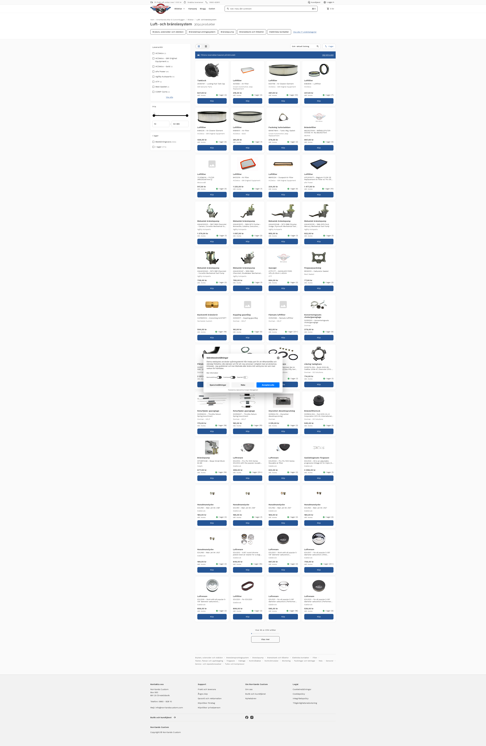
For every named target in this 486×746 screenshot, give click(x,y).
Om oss (248, 689)
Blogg (203, 8)
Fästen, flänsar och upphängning (209, 661)
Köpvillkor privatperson (209, 707)
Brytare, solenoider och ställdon (168, 32)
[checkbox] (153, 52)
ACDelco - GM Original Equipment (166, 60)
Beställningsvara (165, 142)
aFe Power (162, 71)
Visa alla (169, 97)
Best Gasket (162, 86)
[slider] (154, 115)
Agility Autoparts (165, 76)
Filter (315, 658)
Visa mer (265, 639)
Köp (212, 101)
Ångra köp (203, 694)
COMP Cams (162, 92)
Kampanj (192, 8)
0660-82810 (214, 2)
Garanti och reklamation (209, 698)
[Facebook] (246, 717)
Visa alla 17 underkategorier (305, 32)
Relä (320, 661)
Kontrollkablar (255, 661)
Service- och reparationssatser (208, 664)
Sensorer (329, 661)
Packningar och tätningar (304, 661)
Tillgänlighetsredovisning (305, 703)
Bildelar (178, 8)
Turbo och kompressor (234, 664)
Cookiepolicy (299, 694)
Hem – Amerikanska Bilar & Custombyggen (167, 20)
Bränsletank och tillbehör (251, 32)
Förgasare (231, 661)
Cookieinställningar (302, 689)
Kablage (241, 661)
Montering (286, 661)
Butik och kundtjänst (255, 694)
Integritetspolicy (300, 698)
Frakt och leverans (207, 689)
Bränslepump (227, 32)
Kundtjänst (315, 2)
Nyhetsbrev (250, 698)
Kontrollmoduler (271, 661)
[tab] (199, 46)
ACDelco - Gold (164, 66)
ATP (158, 81)
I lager (160, 147)
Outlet (212, 8)
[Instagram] (251, 717)
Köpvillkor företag (206, 703)
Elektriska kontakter (279, 32)
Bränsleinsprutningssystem (202, 32)
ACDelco (160, 53)
